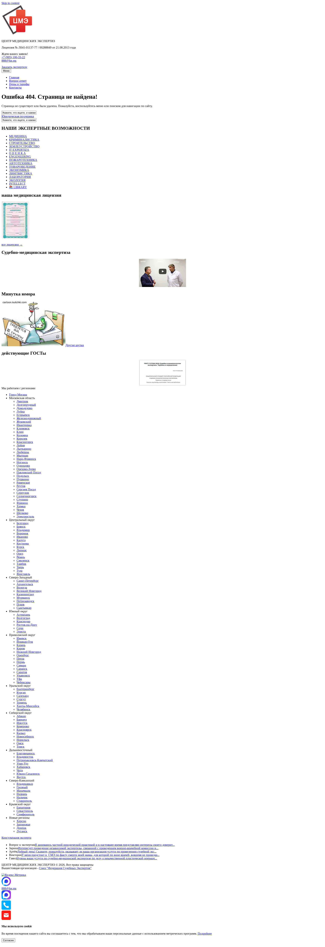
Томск (20, 746)
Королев (22, 438)
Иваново (22, 536)
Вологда (22, 587)
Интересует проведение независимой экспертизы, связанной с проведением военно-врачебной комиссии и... (88, 848)
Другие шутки (74, 345)
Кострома (23, 543)
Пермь (21, 662)
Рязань (21, 557)
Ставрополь (24, 800)
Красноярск (24, 729)
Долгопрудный (26, 404)
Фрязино (22, 503)
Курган (21, 692)
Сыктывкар (24, 607)
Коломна (22, 435)
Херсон (21, 821)
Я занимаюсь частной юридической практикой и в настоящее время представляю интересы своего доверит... (105, 844)
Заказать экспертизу (14, 67)
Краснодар (23, 621)
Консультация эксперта (16, 837)
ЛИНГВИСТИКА (20, 173)
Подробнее (205, 933)
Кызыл (21, 733)
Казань (21, 645)
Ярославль (23, 574)
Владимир (23, 530)
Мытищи (22, 455)
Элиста (21, 631)
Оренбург (23, 655)
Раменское (23, 482)
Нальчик (22, 797)
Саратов (22, 672)
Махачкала (23, 790)
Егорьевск (23, 415)
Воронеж (22, 533)
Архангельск (25, 584)
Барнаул (22, 719)
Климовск (23, 428)
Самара (21, 665)
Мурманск (23, 597)
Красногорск (25, 442)
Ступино (22, 499)
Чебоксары (23, 682)
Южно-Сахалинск (28, 773)
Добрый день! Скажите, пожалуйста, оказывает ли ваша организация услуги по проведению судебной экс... (86, 851)
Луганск (22, 831)
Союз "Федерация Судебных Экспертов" (65, 868)
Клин (20, 431)
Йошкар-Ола (25, 641)
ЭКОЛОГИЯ (17, 180)
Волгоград (23, 618)
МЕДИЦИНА (18, 136)
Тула (19, 570)
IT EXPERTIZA (19, 149)
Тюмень (22, 702)
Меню (6, 70)
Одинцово (23, 465)
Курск (20, 547)
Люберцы (23, 452)
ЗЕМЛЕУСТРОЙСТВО (24, 146)
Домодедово (24, 408)
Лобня (21, 445)
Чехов (20, 509)
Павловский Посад (29, 472)
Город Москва (18, 394)
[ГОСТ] (162, 384)
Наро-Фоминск (26, 459)
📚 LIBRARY (18, 187)
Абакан (21, 716)
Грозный (22, 787)
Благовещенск (26, 753)
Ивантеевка (24, 425)
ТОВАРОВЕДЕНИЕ (22, 166)
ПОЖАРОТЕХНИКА (23, 160)
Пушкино (23, 479)
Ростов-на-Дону (27, 624)
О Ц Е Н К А (17, 153)
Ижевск (22, 638)
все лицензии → (12, 244)
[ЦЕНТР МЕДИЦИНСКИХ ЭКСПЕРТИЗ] (17, 34)
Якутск (21, 777)
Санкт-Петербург (28, 580)
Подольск (23, 475)
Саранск (22, 668)
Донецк (21, 827)
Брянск (21, 526)
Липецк (22, 550)
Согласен (8, 940)
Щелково (22, 513)
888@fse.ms (9, 60)
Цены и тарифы (19, 84)
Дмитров (22, 401)
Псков (20, 604)
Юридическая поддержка (18, 116)
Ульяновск (23, 675)
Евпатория (23, 807)
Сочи (20, 628)
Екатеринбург (25, 689)
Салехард (23, 695)
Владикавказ (25, 783)
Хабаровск (23, 767)
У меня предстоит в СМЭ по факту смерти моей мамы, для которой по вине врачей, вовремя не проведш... (90, 855)
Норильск (23, 739)
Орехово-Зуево (26, 469)
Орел (20, 553)
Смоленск (23, 560)
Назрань (22, 794)
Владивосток (25, 756)
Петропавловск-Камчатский (35, 760)
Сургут (21, 699)
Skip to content (10, 3)
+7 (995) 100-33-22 (13, 57)
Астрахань (23, 614)
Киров (21, 648)
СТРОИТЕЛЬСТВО (22, 143)
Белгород (22, 523)
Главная (14, 77)
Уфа (19, 679)
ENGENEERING (20, 156)
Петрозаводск (25, 601)
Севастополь (25, 811)
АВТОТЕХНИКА (20, 163)
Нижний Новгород (29, 651)
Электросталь (25, 516)
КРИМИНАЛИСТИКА (24, 139)
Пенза (20, 658)
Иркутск (22, 723)
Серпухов (23, 492)
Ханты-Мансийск (28, 706)
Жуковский (24, 421)
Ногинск (22, 462)
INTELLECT (17, 183)
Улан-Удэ (22, 763)
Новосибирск (25, 736)
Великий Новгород (29, 591)
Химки (21, 506)
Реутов (21, 486)
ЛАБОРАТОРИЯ (20, 176)
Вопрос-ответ (18, 80)
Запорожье (23, 824)
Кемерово (23, 726)
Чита (20, 770)
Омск (20, 743)
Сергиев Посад (26, 489)
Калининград (25, 594)
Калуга (21, 540)
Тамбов (21, 563)
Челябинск (23, 709)
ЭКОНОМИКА (19, 170)
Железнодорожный (29, 418)
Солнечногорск (26, 496)
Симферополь (25, 814)
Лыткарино (24, 448)
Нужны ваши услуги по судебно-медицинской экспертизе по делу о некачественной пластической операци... (86, 858)
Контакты (15, 87)
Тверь (20, 567)
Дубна (21, 411)
